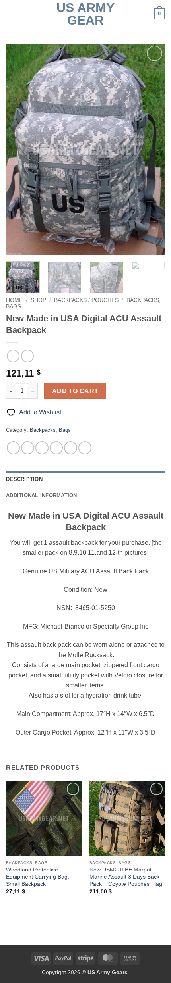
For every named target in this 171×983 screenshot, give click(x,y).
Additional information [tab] (41, 495)
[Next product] (13, 356)
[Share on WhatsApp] (13, 447)
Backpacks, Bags (50, 430)
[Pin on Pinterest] (70, 447)
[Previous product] (27, 356)
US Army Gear (85, 14)
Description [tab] (24, 479)
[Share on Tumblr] (84, 447)
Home (14, 300)
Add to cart (75, 391)
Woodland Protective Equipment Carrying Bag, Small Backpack (37, 877)
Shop (38, 300)
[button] (11, 13)
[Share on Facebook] (27, 447)
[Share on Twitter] (42, 447)
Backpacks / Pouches (86, 300)
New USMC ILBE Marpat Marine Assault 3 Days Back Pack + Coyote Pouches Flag (125, 877)
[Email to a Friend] (56, 447)
